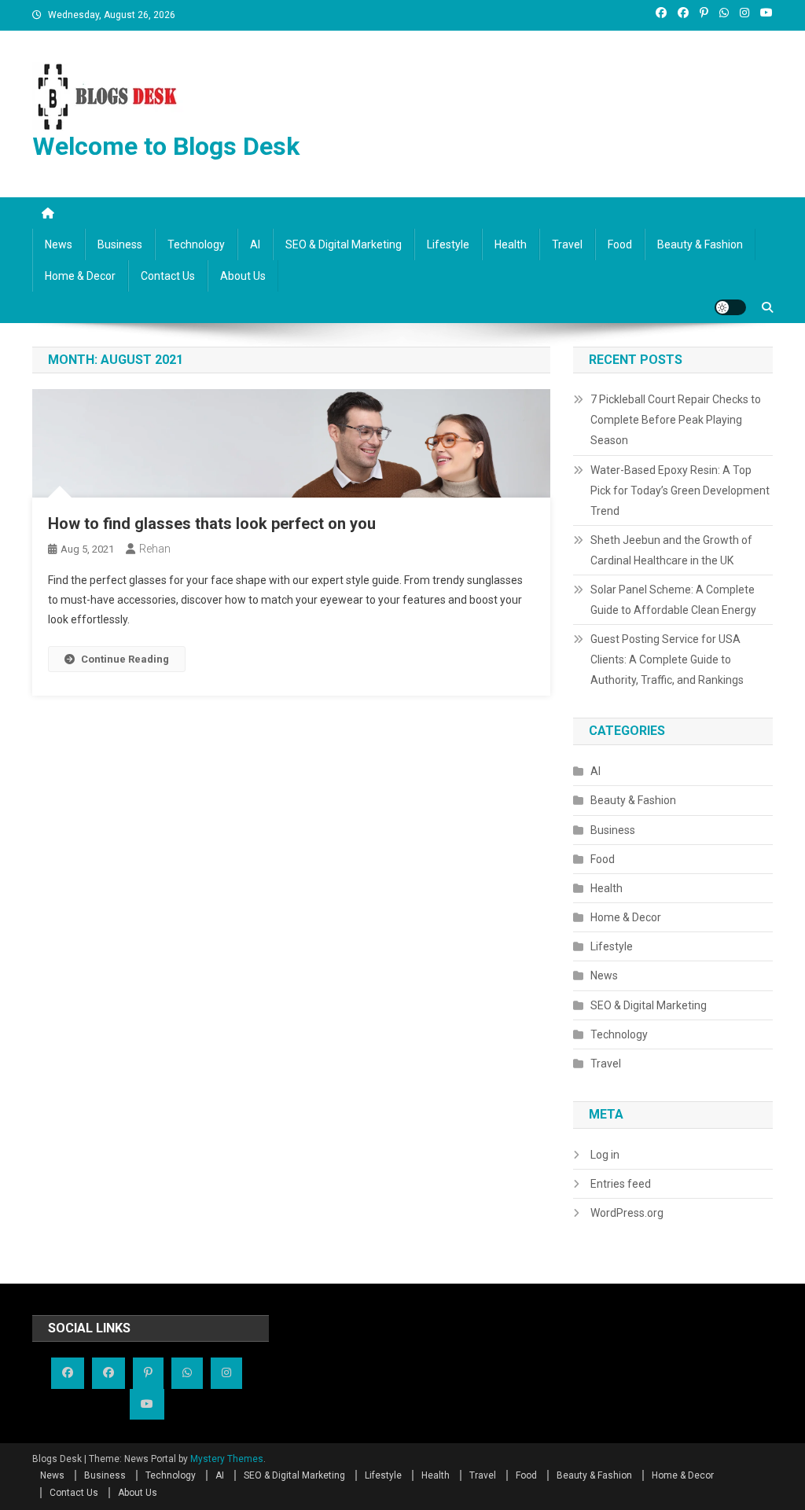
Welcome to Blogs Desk (166, 146)
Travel (567, 244)
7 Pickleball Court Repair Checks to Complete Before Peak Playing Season (675, 419)
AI (255, 244)
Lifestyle (448, 244)
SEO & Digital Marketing (343, 244)
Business (119, 244)
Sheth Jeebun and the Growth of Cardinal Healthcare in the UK (671, 550)
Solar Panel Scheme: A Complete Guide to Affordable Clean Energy (673, 599)
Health (510, 244)
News (58, 244)
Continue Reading (125, 659)
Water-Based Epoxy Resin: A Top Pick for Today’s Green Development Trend (680, 490)
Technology (196, 244)
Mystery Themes (226, 1458)
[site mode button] (730, 307)
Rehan (155, 548)
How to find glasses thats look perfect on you (212, 523)
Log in (604, 1154)
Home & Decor (80, 276)
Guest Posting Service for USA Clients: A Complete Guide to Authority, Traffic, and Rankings (667, 659)
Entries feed (620, 1184)
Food (620, 244)
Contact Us (168, 276)
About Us (243, 276)
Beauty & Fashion (700, 244)
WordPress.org (626, 1213)
